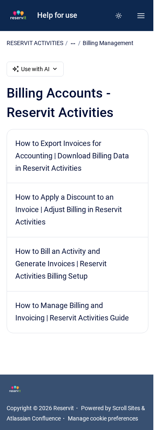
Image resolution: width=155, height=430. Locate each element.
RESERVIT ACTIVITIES (35, 43)
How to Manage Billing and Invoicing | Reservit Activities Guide (72, 311)
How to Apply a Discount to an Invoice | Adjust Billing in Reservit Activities (68, 209)
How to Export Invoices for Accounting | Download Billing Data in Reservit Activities (72, 155)
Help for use (57, 15)
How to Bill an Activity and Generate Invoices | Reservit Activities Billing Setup (61, 263)
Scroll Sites (126, 408)
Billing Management (108, 43)
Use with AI (35, 69)
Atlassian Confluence (34, 418)
